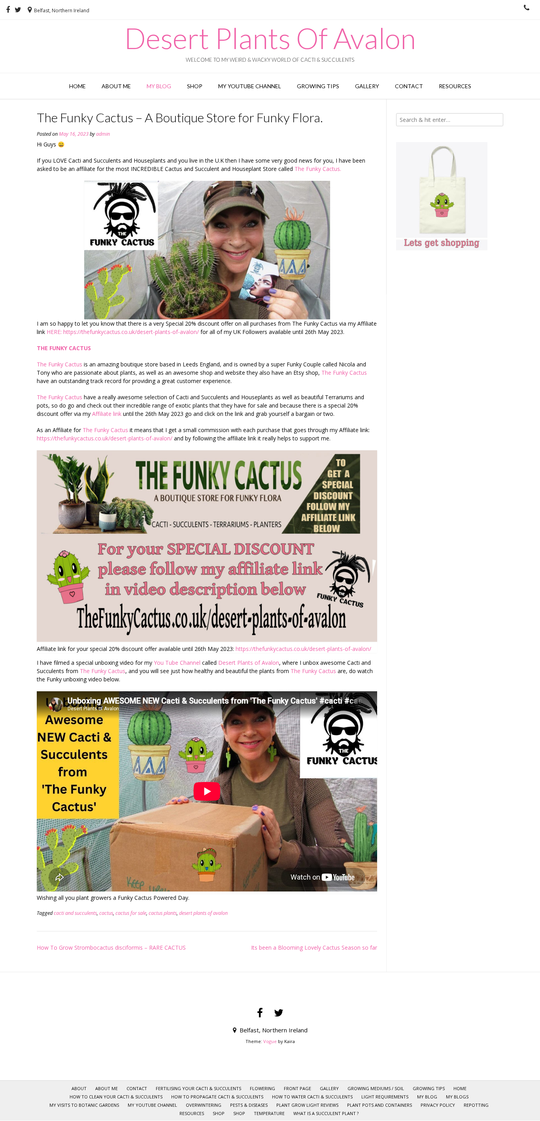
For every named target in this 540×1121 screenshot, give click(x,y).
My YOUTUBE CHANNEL (249, 86)
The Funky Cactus (60, 364)
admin (103, 134)
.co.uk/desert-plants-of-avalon (331, 648)
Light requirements (384, 1097)
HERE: (53, 332)
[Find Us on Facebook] (8, 10)
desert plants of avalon (203, 913)
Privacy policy (438, 1105)
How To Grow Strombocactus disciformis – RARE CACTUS (111, 947)
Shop (194, 86)
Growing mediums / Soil (375, 1088)
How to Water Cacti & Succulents (312, 1097)
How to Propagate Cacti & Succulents (217, 1097)
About (79, 1088)
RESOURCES (455, 86)
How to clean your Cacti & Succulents (116, 1097)
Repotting (476, 1105)
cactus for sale (130, 913)
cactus (106, 913)
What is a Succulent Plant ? (326, 1113)
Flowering (262, 1088)
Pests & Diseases (249, 1105)
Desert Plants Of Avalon (270, 38)
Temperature (269, 1113)
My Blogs (457, 1097)
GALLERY (367, 86)
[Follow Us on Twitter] (18, 10)
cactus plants (163, 913)
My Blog (159, 86)
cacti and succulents (75, 913)
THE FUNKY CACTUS (64, 348)
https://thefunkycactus (264, 648)
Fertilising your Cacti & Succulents (198, 1088)
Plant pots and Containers (379, 1105)
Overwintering (203, 1105)
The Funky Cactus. (318, 169)
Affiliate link (106, 413)
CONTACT (409, 86)
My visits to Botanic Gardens (84, 1105)
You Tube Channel (177, 662)
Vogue (270, 1041)
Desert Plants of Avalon (248, 662)
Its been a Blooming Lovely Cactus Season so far (314, 947)
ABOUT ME (116, 86)
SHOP (219, 1113)
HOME (77, 86)
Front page (297, 1088)
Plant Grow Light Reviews (307, 1105)
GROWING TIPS (318, 86)
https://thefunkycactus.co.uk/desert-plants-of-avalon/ (131, 332)
